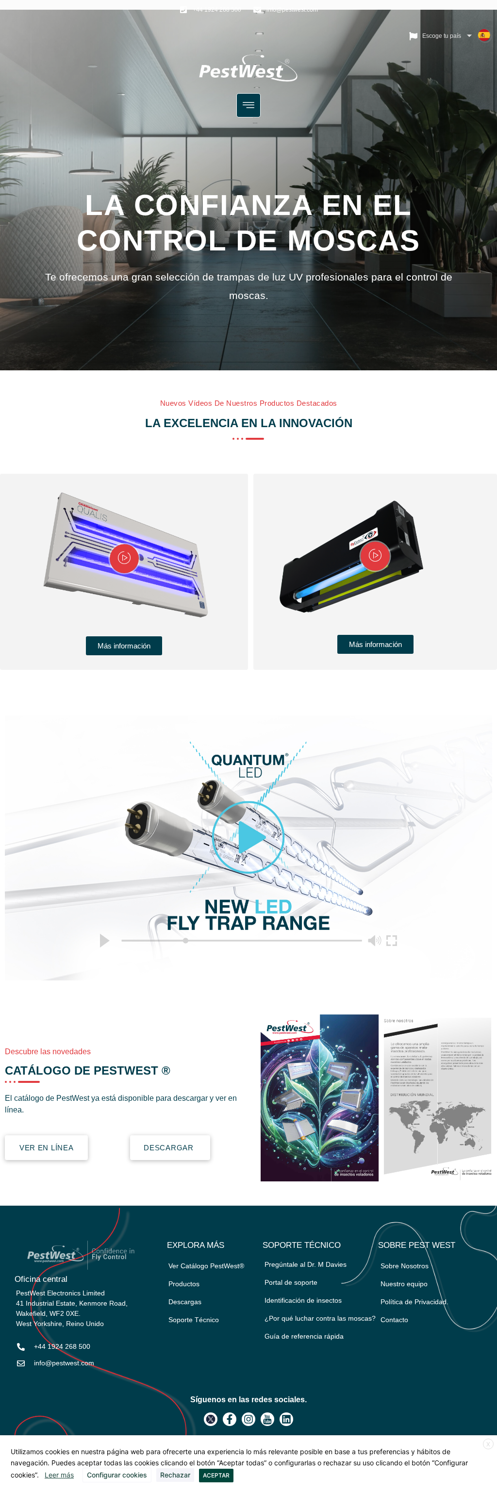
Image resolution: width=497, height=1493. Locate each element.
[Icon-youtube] (267, 1419)
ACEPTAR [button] (216, 1475)
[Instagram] (248, 1419)
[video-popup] (124, 558)
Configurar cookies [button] (117, 1475)
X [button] (488, 1444)
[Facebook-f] (229, 1419)
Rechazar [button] (175, 1475)
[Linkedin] (286, 1419)
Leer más (59, 1475)
